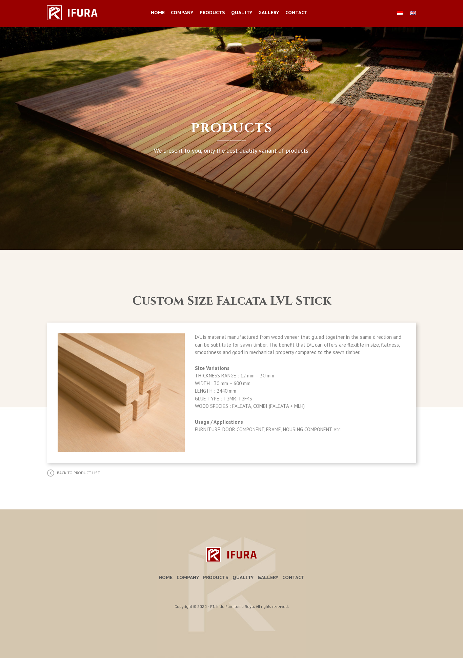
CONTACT (296, 12)
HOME (158, 12)
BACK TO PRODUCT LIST (78, 472)
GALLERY (268, 12)
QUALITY (241, 12)
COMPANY (182, 12)
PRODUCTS (212, 12)
